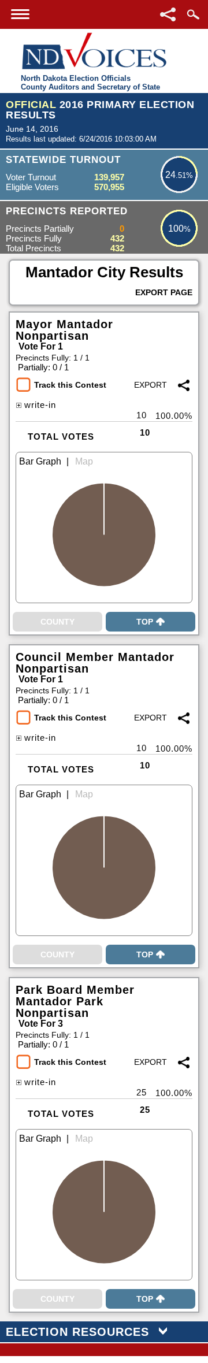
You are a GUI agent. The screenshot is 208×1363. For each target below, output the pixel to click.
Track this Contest (70, 384)
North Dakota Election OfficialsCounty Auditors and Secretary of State (90, 82)
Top (144, 621)
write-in (40, 405)
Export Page (163, 292)
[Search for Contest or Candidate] (193, 14)
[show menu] (20, 14)
